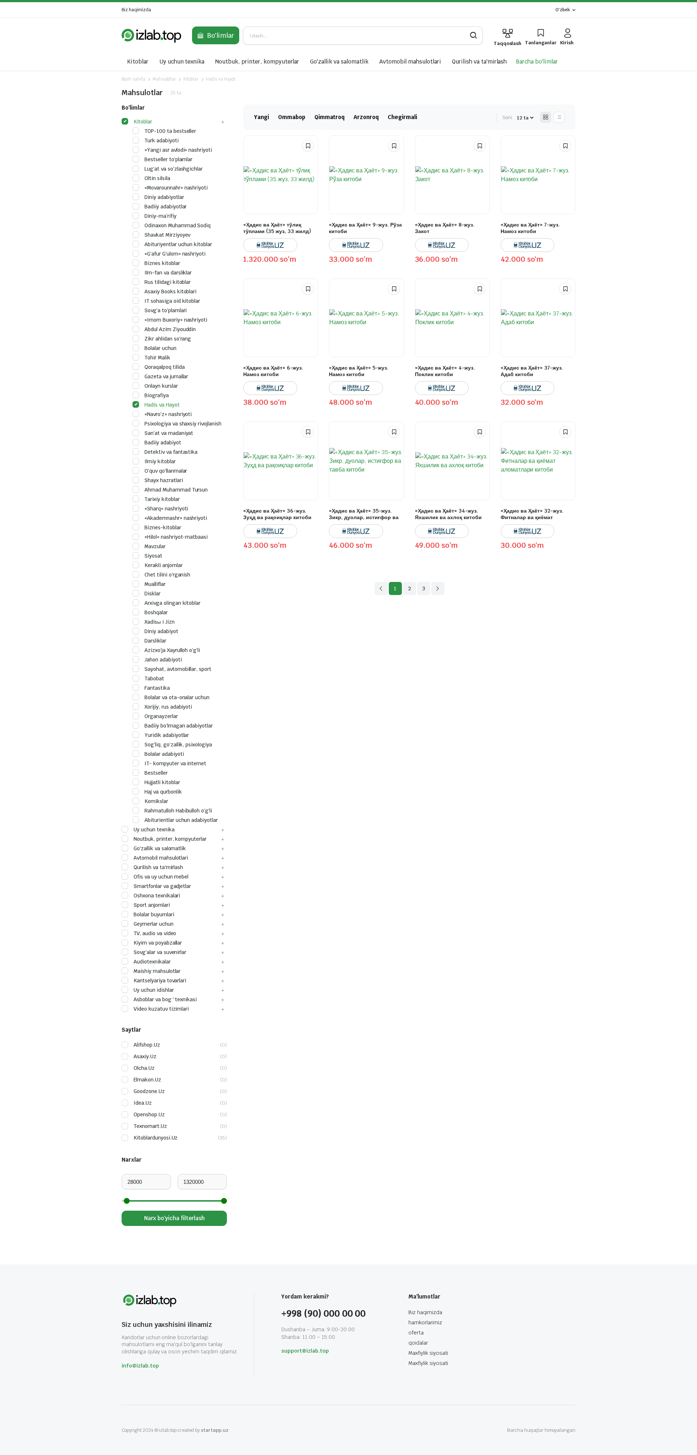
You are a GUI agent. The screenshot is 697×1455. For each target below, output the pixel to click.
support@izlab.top (305, 1351)
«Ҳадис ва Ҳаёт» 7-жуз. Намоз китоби (530, 228)
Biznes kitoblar (162, 263)
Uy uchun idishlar (154, 990)
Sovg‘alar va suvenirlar (160, 952)
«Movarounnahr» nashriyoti (176, 187)
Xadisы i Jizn (159, 622)
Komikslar (156, 801)
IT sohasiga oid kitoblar (172, 301)
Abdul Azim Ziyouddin (170, 329)
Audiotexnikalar (152, 961)
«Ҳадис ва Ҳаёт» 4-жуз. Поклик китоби (445, 371)
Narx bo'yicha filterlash (174, 1218)
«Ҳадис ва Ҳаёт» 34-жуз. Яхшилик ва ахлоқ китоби (448, 514)
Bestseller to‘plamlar (168, 159)
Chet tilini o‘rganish (167, 574)
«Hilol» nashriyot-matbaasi (176, 537)
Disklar (152, 593)
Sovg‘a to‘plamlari (165, 310)
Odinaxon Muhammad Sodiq (177, 225)
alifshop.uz (147, 1045)
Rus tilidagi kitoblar (167, 282)
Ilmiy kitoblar (160, 461)
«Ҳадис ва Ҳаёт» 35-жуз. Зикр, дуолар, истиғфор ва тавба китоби (364, 517)
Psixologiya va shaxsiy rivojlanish (182, 423)
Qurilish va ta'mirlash (479, 61)
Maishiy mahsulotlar (157, 971)
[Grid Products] (545, 117)
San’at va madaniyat (168, 433)
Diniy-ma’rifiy (160, 216)
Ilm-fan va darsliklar (168, 272)
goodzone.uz (149, 1091)
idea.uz (143, 1103)
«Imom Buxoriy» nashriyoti (175, 320)
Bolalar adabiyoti (164, 754)
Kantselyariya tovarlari (160, 980)
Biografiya (156, 395)
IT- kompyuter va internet (175, 763)
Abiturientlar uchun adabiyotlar (181, 820)
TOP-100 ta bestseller (170, 131)
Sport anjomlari (152, 905)
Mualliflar (155, 584)
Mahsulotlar (164, 79)
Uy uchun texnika (182, 61)
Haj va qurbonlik (163, 791)
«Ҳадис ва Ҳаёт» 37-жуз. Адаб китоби (532, 371)
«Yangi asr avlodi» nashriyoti (178, 150)
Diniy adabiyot (161, 631)
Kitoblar (137, 61)
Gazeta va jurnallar (166, 376)
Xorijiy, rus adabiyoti (168, 707)
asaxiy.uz (145, 1056)
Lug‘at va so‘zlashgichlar (173, 169)
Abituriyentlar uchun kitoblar (178, 244)
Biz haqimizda (136, 10)
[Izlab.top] (151, 35)
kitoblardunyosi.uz (156, 1137)
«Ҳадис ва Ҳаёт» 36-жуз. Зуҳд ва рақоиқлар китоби (277, 514)
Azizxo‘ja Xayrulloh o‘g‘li (172, 650)
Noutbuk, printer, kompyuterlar (257, 61)
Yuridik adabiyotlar (166, 735)
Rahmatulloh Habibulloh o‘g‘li (178, 810)
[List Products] (559, 117)
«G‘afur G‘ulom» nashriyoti (174, 253)
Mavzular (155, 546)
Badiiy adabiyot (162, 442)
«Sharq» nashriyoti (166, 508)
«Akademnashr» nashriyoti (175, 518)
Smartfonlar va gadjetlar (162, 886)
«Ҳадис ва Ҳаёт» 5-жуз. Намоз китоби (358, 371)
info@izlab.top (140, 1365)
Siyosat (153, 556)
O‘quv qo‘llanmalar (165, 471)
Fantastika (157, 688)
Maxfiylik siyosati (428, 1353)
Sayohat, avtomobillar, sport (177, 669)
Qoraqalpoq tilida (164, 367)
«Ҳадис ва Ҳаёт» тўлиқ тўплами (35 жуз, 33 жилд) (277, 228)
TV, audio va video (155, 933)
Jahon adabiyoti (163, 659)
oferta (416, 1332)
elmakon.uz (147, 1079)
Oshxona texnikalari (157, 895)
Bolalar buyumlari (154, 914)
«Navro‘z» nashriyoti (168, 414)
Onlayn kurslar (161, 386)
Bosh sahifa (133, 79)
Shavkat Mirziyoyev (167, 235)
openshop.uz (149, 1114)
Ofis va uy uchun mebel (161, 876)
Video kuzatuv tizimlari (161, 1009)
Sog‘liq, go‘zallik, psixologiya (178, 744)
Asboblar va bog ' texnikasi (165, 999)
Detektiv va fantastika (170, 452)
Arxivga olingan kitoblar (172, 603)
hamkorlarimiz (425, 1322)
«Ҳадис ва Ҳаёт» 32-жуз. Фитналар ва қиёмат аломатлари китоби (532, 517)
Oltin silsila (157, 178)
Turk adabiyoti (161, 140)
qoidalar (418, 1343)
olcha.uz (144, 1068)
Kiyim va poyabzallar (158, 943)
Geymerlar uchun (154, 924)
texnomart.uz (150, 1126)
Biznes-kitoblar (162, 527)
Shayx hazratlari (163, 480)
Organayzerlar (161, 716)
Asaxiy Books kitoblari (170, 291)
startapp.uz (215, 1430)
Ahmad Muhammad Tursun (176, 489)
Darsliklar (155, 640)
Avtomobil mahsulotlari (410, 61)
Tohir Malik (157, 357)
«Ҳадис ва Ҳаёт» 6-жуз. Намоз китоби (273, 371)
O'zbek (562, 10)
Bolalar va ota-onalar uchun (176, 697)
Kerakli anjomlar (163, 565)
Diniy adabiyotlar (164, 197)
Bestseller (156, 773)
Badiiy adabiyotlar (165, 206)
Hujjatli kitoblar (162, 782)
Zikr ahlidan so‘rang (167, 338)
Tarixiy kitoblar (162, 499)
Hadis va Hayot (220, 79)
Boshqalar (156, 612)
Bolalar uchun (160, 348)
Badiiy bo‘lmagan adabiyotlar (178, 725)
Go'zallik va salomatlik (339, 61)
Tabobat (154, 678)
